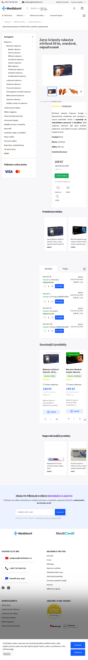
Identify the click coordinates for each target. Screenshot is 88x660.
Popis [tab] (65, 268)
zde (11, 649)
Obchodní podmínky (55, 576)
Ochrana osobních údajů (56, 580)
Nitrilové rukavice (13, 46)
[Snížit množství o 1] (45, 286)
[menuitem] (8, 15)
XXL (57, 419)
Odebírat (60, 512)
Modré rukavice (14, 49)
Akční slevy (6, 605)
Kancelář (7, 128)
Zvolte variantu (61, 176)
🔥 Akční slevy (10, 149)
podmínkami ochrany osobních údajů (48, 518)
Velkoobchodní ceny (55, 572)
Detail (53, 412)
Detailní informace (59, 152)
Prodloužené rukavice (17, 76)
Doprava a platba (77, 2)
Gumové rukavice (13, 99)
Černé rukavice (14, 53)
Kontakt (50, 556)
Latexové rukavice (14, 80)
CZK (45, 10)
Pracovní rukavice (13, 88)
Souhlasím (77, 645)
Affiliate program (53, 589)
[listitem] (55, 234)
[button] (42, 234)
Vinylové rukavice (13, 84)
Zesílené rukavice (15, 73)
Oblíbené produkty (62, 2)
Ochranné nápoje (11, 120)
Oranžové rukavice (16, 59)
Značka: (56, 102)
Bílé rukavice (13, 66)
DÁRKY (6, 153)
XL (80, 419)
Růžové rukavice (15, 56)
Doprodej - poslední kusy (14, 145)
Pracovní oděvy (10, 141)
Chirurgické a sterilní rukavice (18, 92)
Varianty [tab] (48, 268)
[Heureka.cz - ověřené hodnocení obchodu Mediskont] (58, 612)
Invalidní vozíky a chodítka (15, 132)
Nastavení (7, 654)
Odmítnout (78, 652)
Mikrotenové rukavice (15, 95)
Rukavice (8, 42)
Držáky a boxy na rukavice (17, 103)
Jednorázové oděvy (12, 108)
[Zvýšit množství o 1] (52, 286)
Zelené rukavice (14, 63)
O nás (49, 560)
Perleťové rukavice (16, 69)
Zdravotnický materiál (13, 116)
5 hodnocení (66, 106)
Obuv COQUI (9, 137)
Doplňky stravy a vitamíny (14, 124)
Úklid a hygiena (10, 112)
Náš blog (50, 564)
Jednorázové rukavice (11, 609)
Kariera (50, 584)
